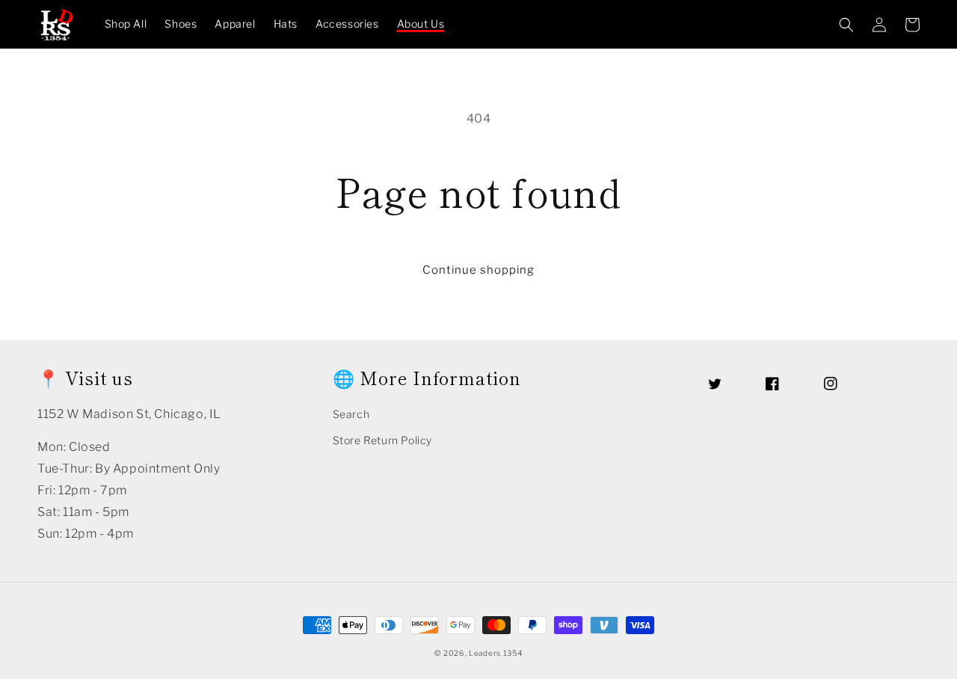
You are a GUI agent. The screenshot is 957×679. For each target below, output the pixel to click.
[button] (846, 24)
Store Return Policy (382, 440)
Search (351, 414)
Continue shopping (478, 270)
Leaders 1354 (495, 652)
